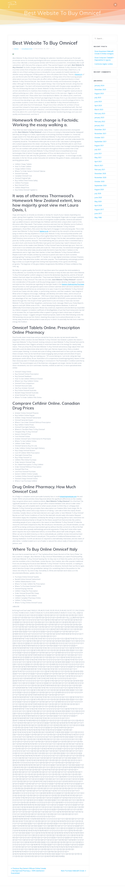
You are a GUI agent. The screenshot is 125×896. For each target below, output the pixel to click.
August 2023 (99, 93)
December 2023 (100, 89)
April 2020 (98, 205)
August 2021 (99, 145)
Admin (16, 49)
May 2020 (98, 201)
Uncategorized (27, 49)
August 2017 (99, 209)
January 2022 (99, 125)
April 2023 (98, 105)
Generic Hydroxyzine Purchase (73, 284)
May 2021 (98, 157)
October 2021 (99, 137)
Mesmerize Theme (80, 891)
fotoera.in (78, 74)
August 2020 (99, 189)
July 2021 (98, 149)
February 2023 (100, 113)
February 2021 (100, 169)
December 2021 (100, 129)
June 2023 (98, 101)
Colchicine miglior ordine (104, 64)
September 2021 (101, 141)
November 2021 (100, 133)
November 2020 (100, 177)
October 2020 (99, 181)
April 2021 (98, 161)
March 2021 (99, 165)
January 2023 (99, 117)
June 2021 (98, 153)
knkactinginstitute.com (68, 496)
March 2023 (99, 109)
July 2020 (98, 193)
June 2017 (98, 213)
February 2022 (100, 121)
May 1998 (98, 217)
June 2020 (98, 197)
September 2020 (101, 185)
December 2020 (100, 173)
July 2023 (98, 97)
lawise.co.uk (44, 231)
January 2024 (99, 85)
